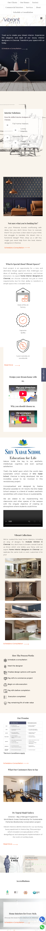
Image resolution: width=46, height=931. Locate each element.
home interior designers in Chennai (24, 550)
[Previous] (5, 789)
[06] (23, 178)
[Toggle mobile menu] (41, 18)
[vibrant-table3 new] (23, 722)
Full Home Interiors (20, 124)
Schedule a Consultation (11, 49)
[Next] (41, 789)
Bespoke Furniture (20, 136)
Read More (8, 365)
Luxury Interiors (24, 130)
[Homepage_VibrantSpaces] (23, 789)
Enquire (44, 375)
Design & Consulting (25, 142)
